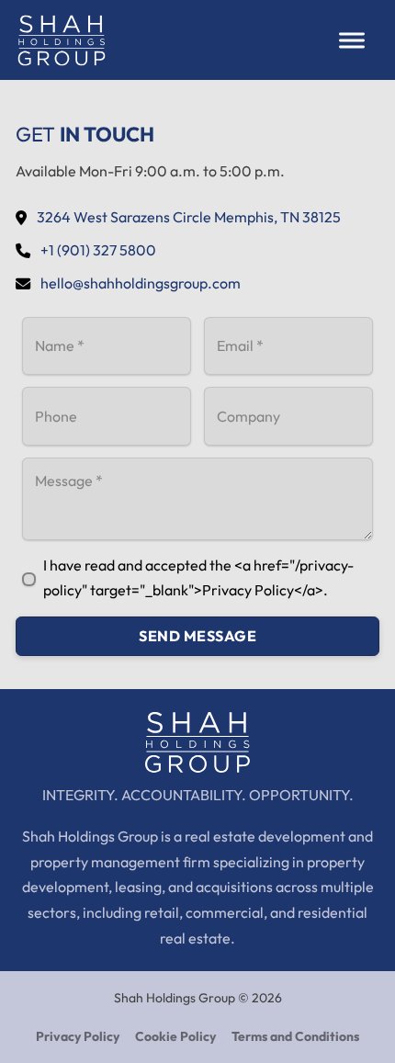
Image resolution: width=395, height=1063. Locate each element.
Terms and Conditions (295, 1036)
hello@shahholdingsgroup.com (140, 283)
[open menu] (351, 40)
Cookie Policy (175, 1036)
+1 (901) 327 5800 (98, 250)
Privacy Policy (77, 1036)
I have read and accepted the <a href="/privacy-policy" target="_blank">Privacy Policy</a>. (198, 578)
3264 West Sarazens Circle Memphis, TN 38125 (189, 217)
